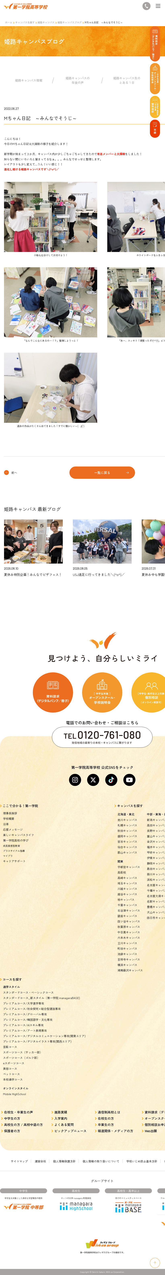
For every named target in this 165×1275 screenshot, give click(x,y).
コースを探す (12, 979)
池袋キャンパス (127, 954)
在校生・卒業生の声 (18, 1112)
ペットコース (11, 1074)
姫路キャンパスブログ (70, 22)
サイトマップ (19, 1161)
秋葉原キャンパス (129, 927)
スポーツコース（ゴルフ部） (21, 1058)
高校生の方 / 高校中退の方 (23, 1124)
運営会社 (40, 1161)
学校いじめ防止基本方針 (141, 1161)
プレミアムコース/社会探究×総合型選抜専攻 (32, 1009)
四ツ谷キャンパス (129, 921)
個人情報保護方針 (64, 1161)
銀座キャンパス (127, 916)
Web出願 (151, 1130)
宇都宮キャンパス (129, 867)
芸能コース (10, 1047)
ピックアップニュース (70, 1130)
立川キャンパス (127, 943)
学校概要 (8, 819)
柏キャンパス (126, 900)
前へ (14, 473)
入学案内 (60, 1118)
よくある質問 (64, 1124)
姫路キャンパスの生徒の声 (78, 80)
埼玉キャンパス (127, 883)
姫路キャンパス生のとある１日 (126, 80)
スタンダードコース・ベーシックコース (28, 992)
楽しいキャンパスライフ (18, 835)
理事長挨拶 (10, 813)
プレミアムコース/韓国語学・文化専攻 (28, 1020)
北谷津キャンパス (129, 910)
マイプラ (8, 855)
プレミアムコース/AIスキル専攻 (23, 1025)
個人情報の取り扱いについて (101, 1161)
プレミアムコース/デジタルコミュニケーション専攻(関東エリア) (44, 1036)
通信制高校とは (109, 1112)
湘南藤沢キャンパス (130, 970)
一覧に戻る (102, 472)
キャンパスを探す (25, 22)
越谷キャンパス (127, 894)
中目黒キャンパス (129, 932)
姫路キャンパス (46, 22)
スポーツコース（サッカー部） (22, 1052)
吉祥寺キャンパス (129, 959)
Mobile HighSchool (14, 1094)
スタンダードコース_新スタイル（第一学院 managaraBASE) (41, 998)
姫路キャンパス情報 (28, 80)
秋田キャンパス (127, 831)
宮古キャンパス (127, 842)
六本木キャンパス (129, 938)
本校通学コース (13, 1079)
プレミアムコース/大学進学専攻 (23, 1003)
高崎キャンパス (127, 878)
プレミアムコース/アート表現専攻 (25, 1030)
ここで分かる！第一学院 (20, 805)
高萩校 (122, 872)
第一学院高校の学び (15, 840)
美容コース (10, 1069)
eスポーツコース (13, 1063)
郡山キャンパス (127, 852)
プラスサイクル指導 (14, 850)
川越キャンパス (127, 889)
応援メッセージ (13, 829)
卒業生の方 (106, 1124)
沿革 (6, 824)
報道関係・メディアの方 (115, 1130)
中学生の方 (12, 1118)
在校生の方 (106, 1118)
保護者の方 (12, 1130)
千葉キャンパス (127, 905)
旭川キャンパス (127, 820)
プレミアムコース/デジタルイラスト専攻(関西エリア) (37, 1041)
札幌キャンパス (127, 825)
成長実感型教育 (11, 845)
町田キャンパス (127, 948)
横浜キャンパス (127, 965)
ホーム (8, 22)
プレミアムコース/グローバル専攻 (25, 1014)
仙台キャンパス (127, 847)
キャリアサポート (14, 861)
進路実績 (60, 1112)
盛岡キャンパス (127, 836)
